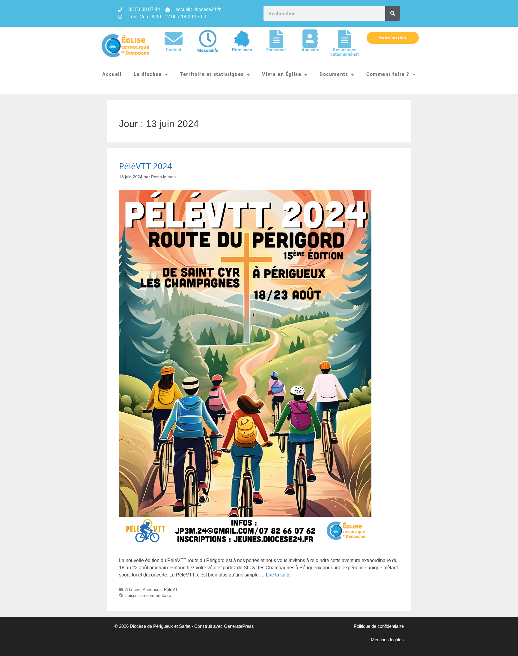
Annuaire (310, 50)
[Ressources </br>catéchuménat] (344, 39)
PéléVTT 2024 (145, 166)
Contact (173, 50)
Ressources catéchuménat (344, 52)
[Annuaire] (310, 39)
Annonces (152, 589)
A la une (133, 589)
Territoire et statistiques (212, 74)
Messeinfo (207, 50)
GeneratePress (239, 626)
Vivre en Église (281, 74)
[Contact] (174, 39)
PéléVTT (172, 589)
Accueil (111, 74)
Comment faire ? (387, 74)
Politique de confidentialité (379, 626)
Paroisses (242, 50)
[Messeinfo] (208, 39)
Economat (276, 50)
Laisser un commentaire (148, 595)
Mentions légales (387, 639)
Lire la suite (278, 574)
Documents (334, 74)
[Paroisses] (242, 39)
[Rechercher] (392, 13)
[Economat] (276, 39)
